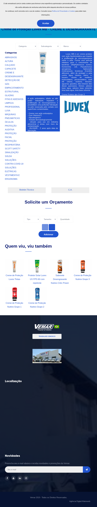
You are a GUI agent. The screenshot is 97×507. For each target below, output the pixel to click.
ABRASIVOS (11, 57)
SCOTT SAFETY (12, 149)
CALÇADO (10, 65)
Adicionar (48, 234)
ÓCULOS (9, 122)
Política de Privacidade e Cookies (63, 11)
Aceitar (45, 23)
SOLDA (8, 156)
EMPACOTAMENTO (14, 88)
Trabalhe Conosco (47, 336)
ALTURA (9, 61)
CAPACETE (10, 69)
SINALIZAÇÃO (11, 152)
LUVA (7, 111)
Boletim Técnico (26, 190)
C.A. (70, 190)
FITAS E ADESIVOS (14, 99)
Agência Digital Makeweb (79, 501)
